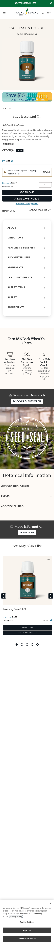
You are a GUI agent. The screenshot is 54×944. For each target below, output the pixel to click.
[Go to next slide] (51, 596)
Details (46, 172)
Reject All (27, 930)
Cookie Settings (27, 922)
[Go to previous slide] (3, 596)
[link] (35, 34)
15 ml (19, 150)
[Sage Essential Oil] (27, 62)
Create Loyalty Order (27, 199)
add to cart (27, 192)
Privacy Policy (16, 916)
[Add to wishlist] (48, 559)
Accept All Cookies (27, 939)
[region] (27, 922)
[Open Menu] (4, 13)
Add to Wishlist (38, 210)
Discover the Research (27, 401)
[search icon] (43, 12)
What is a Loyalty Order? (27, 203)
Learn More (27, 532)
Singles (7, 108)
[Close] (50, 904)
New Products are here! (25, 3)
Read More (8, 144)
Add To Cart (27, 627)
